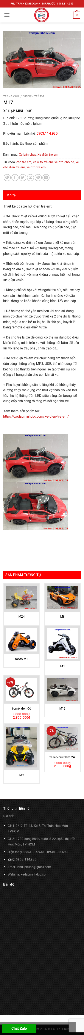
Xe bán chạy (27, 154)
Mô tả (11, 195)
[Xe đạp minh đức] (41, 15)
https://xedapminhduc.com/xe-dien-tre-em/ (36, 416)
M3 (62, 666)
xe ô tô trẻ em (43, 162)
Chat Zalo (19, 1028)
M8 (62, 616)
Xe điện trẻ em (33, 96)
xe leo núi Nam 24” (62, 757)
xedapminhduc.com (34, 874)
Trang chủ (11, 96)
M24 (22, 616)
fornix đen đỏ (21, 708)
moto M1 (21, 659)
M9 (21, 775)
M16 (62, 708)
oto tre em (23, 162)
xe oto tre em (36, 167)
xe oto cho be (64, 162)
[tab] (42, 195)
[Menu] (7, 15)
